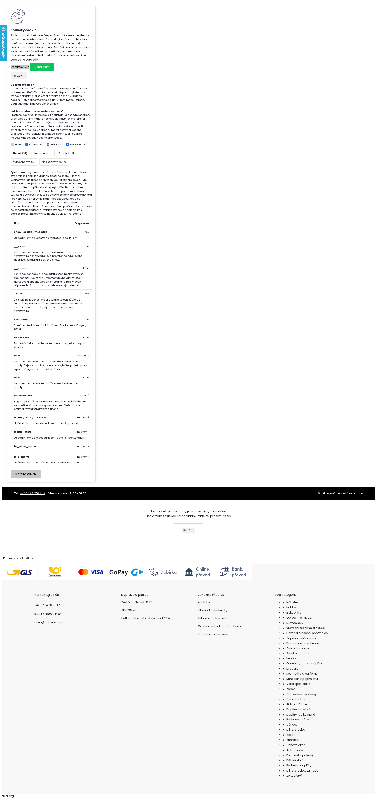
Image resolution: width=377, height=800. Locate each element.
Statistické (57, 144)
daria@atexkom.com (49, 622)
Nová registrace (352, 493)
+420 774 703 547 (32, 493)
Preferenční (36, 144)
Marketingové (78, 144)
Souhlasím (42, 67)
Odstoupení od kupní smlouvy (219, 626)
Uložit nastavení (26, 474)
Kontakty (204, 602)
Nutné (19, 144)
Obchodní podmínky (212, 610)
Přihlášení (328, 493)
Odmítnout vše (20, 67)
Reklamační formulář (213, 618)
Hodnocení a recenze (213, 634)
